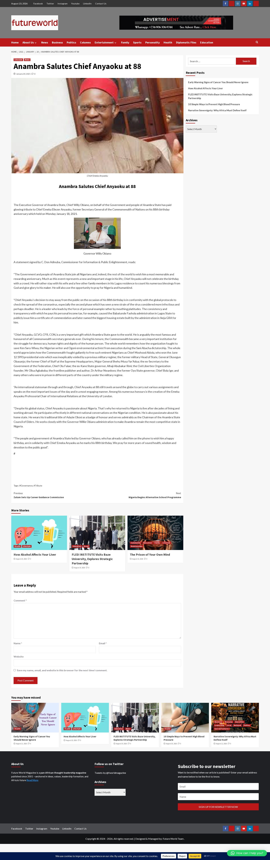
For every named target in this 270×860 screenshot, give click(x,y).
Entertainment (104, 42)
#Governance (26, 485)
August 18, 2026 (171, 743)
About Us (28, 42)
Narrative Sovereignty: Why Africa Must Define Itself (217, 110)
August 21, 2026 (21, 743)
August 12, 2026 (221, 743)
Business (57, 42)
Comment (20, 600)
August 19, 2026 (79, 568)
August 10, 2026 (137, 559)
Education (206, 42)
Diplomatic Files (186, 42)
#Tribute (38, 485)
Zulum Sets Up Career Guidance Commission (39, 495)
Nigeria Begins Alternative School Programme (155, 495)
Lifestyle (18, 60)
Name (18, 643)
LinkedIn (87, 3)
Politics (71, 42)
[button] (247, 853)
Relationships (136, 546)
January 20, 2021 (23, 74)
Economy (228, 722)
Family (125, 42)
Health (168, 42)
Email (103, 643)
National (237, 725)
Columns (85, 42)
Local (229, 725)
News (44, 42)
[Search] (257, 42)
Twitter (50, 3)
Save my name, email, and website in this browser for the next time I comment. (62, 670)
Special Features (222, 729)
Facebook (38, 3)
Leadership (219, 725)
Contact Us (100, 3)
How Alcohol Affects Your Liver (35, 554)
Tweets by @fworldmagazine (110, 772)
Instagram (63, 3)
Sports (137, 42)
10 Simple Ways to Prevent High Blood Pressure (214, 104)
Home (15, 42)
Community (136, 543)
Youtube (75, 3)
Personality (152, 42)
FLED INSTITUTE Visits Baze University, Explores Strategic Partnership (92, 558)
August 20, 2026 (21, 559)
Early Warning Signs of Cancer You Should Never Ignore (218, 82)
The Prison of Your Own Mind (150, 554)
